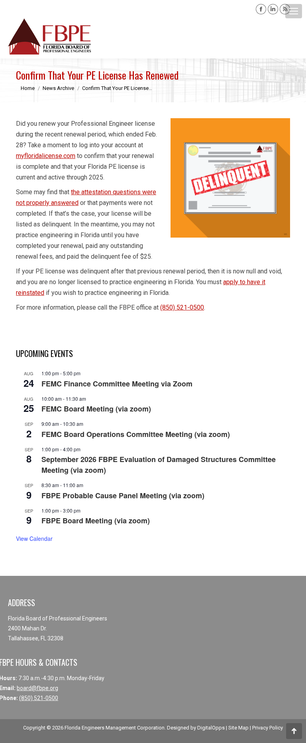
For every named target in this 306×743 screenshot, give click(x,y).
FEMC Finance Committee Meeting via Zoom (116, 383)
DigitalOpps (211, 728)
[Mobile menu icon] (293, 11)
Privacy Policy (267, 728)
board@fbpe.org (37, 688)
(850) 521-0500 (182, 307)
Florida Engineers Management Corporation (115, 728)
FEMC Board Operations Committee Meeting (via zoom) (135, 434)
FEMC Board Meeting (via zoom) (96, 409)
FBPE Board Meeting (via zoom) (95, 520)
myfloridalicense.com (45, 156)
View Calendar (34, 538)
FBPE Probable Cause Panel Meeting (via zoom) (122, 495)
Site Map (238, 728)
